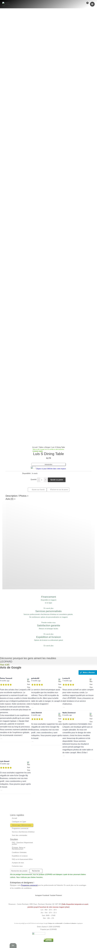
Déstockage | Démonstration (21, 825)
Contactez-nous (17, 866)
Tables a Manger (44, 447)
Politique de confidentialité (55, 923)
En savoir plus (48, 608)
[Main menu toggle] (92, 4)
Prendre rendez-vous (48, 622)
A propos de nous (18, 863)
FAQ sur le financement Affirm (22, 859)
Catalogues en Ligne (19, 822)
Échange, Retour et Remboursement (18, 848)
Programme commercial (20, 828)
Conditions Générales (19, 852)
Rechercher (36, 871)
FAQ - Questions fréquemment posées (22, 843)
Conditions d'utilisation (70, 923)
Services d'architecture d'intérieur (23, 832)
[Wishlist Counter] (81, 4)
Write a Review (89, 672)
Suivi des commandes (19, 835)
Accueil (34, 447)
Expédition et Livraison (20, 856)
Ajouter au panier (56, 480)
